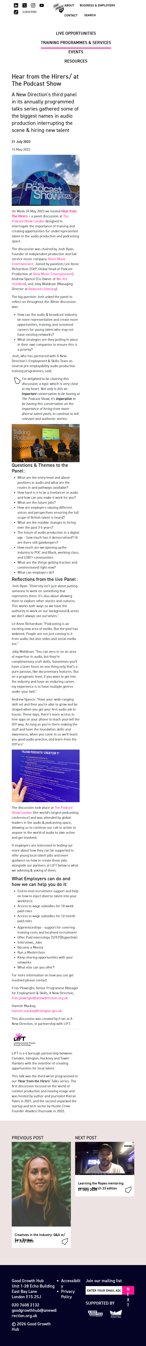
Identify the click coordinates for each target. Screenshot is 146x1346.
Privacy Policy (68, 1294)
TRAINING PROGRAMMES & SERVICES (76, 42)
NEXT (128, 1290)
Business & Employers (97, 5)
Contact (70, 15)
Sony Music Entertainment (52, 274)
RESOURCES (75, 61)
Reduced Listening (42, 289)
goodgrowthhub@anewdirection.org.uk (34, 1312)
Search (90, 15)
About (69, 5)
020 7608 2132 (25, 1304)
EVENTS (75, 51)
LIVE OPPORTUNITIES (76, 33)
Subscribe (29, 12)
